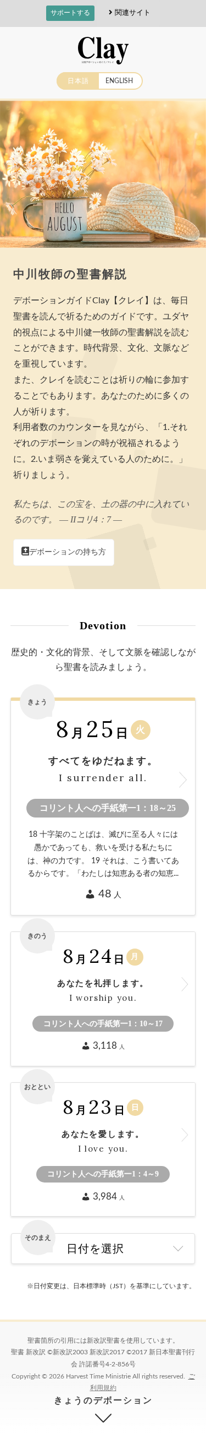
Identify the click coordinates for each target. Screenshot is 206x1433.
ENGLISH (119, 81)
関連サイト (133, 12)
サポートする (70, 12)
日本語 (78, 81)
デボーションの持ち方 (67, 552)
